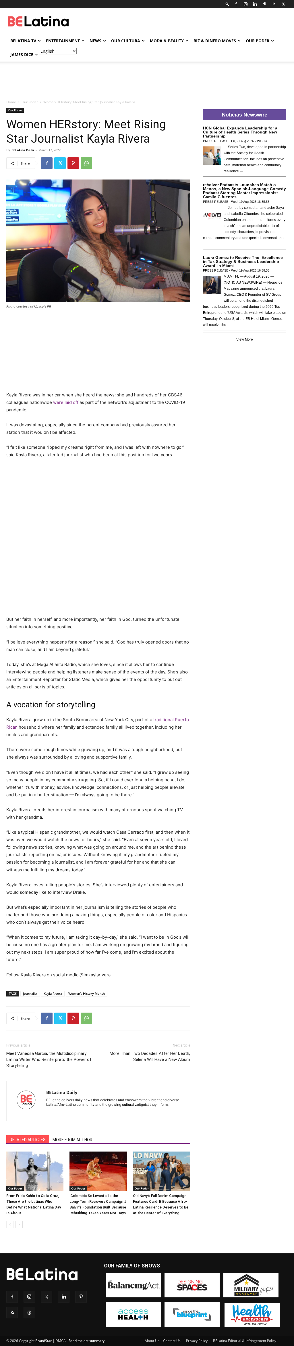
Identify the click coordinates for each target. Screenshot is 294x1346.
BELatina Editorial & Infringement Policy (244, 1340)
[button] (227, 4)
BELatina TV (23, 40)
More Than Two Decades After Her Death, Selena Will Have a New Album (150, 1056)
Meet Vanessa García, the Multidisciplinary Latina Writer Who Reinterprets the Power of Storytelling (49, 1059)
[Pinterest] (264, 4)
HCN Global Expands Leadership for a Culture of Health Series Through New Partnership (240, 132)
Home (11, 102)
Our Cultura (125, 40)
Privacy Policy (197, 1340)
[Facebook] (236, 4)
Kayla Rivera (53, 993)
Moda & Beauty (167, 40)
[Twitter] (283, 4)
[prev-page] (9, 1224)
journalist (30, 993)
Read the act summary (87, 1340)
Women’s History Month (86, 993)
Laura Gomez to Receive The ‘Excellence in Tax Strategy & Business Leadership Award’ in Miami (243, 261)
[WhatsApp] (86, 163)
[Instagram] (245, 4)
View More (244, 339)
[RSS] (274, 4)
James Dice (21, 54)
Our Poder (257, 40)
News (95, 40)
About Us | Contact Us (163, 1340)
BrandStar (43, 1340)
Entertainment (63, 40)
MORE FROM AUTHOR (72, 1139)
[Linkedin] (255, 4)
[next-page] (19, 1224)
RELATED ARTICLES (28, 1139)
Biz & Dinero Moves (215, 40)
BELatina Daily (22, 150)
